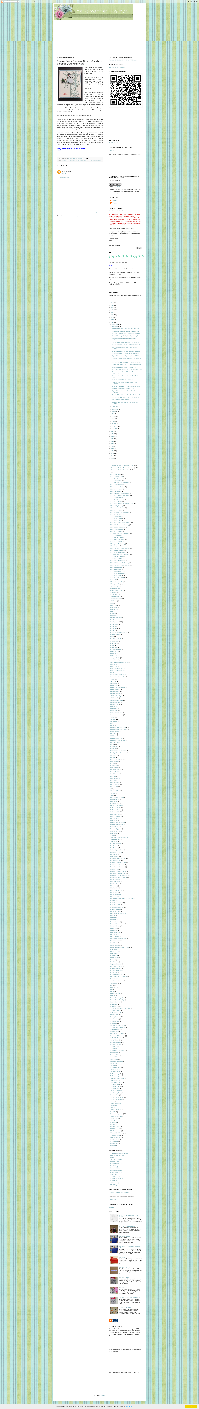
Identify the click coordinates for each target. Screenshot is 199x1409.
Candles (112, 656)
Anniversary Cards (115, 599)
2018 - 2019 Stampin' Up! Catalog (119, 495)
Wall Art (112, 1120)
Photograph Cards (115, 968)
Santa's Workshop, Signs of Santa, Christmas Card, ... (127, 397)
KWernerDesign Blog (116, 1164)
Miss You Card (114, 888)
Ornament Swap (115, 936)
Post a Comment (64, 177)
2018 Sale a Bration (116, 501)
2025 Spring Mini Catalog (117, 573)
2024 (112, 307)
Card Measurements (116, 668)
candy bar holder (115, 658)
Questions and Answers (117, 981)
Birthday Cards (114, 622)
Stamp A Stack (114, 1040)
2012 (112, 443)
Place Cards (113, 972)
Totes (111, 1107)
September (115, 409)
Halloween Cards (115, 808)
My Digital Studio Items (116, 907)
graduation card (114, 803)
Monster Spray (114, 896)
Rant (111, 989)
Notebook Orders (115, 926)
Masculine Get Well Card (117, 865)
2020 (112, 317)
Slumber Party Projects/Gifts (118, 1027)
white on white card (115, 1137)
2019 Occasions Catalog (117, 508)
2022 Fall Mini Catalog (116, 537)
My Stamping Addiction (116, 1172)
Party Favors (113, 949)
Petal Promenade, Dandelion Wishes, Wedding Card (127, 369)
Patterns (112, 960)
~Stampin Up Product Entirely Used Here (121, 465)
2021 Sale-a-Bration (116, 531)
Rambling (113, 987)
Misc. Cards (113, 886)
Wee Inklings (114, 1185)
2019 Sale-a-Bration (116, 510)
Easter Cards (114, 746)
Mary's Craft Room (115, 1168)
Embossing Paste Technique (118, 751)
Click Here (113, 1199)
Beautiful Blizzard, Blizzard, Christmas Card (124, 367)
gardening (113, 780)
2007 (112, 455)
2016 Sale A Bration (115, 480)
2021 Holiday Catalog (116, 529)
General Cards (114, 782)
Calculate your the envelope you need (119, 1192)
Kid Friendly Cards (115, 843)
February (115, 426)
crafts (111, 723)
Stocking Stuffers (115, 1055)
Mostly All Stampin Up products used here (122, 898)
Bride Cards (113, 643)
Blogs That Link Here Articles (118, 632)
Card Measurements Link (117, 670)
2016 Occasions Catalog (117, 478)
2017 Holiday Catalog (116, 485)
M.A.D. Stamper (114, 1166)
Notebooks (113, 928)
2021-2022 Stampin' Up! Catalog (119, 533)
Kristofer (114, 200)
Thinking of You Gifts (116, 1099)
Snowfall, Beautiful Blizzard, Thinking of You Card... (126, 345)
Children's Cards (115, 689)
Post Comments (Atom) (71, 216)
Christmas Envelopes (116, 696)
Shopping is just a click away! (117, 67)
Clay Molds (113, 708)
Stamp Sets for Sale (115, 1044)
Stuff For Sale (114, 1059)
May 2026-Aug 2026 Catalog (118, 877)
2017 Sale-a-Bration (116, 489)
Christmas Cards (96, 160)
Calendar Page (114, 651)
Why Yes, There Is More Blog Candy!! (129, 1297)
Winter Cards (114, 1141)
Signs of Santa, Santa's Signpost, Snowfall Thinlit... (126, 356)
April (113, 421)
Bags (111, 611)
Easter (112, 744)
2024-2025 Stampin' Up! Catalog (119, 565)
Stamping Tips (114, 1053)
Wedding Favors (115, 1129)
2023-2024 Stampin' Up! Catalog (119, 554)
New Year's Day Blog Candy (118, 913)
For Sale (112, 763)
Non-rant (112, 915)
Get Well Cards (114, 784)
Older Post (99, 213)
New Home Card (115, 911)
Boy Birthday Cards (115, 639)
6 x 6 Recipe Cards (115, 588)
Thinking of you (114, 1095)
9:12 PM (64, 173)
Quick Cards (113, 983)
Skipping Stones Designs (117, 1025)
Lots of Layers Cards (116, 852)
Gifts (111, 795)
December (115, 324)
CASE (112, 679)
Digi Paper (113, 736)
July (113, 414)
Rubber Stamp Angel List (117, 998)
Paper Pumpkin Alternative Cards (119, 947)
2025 (112, 305)
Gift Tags (112, 793)
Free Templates (114, 767)
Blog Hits (112, 630)
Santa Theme (114, 1006)
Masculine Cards (115, 860)
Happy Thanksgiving (116, 816)
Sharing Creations (115, 1017)
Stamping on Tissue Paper (117, 1050)
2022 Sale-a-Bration (116, 541)
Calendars (113, 653)
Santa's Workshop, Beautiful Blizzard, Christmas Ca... (127, 362)
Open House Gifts (115, 932)
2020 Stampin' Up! (115, 520)
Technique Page (115, 1074)
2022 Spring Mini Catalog (117, 544)
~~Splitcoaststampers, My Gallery (119, 1153)
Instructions (113, 833)
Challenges (113, 685)
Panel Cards (113, 943)
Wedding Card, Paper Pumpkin (120, 399)
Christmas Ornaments (116, 700)
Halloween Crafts (115, 810)
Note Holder (113, 917)
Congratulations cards (116, 715)
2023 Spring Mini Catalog (117, 552)
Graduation (113, 801)
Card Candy (113, 664)
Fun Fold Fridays (115, 774)
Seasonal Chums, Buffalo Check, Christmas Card (126, 386)
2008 (112, 453)
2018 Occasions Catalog (117, 499)
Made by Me (113, 854)
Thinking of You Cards (116, 1097)
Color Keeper (114, 710)
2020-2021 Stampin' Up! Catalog (119, 525)
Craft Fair (113, 719)
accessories (113, 592)
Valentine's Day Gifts (116, 1116)
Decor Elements (114, 732)
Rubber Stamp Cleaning (117, 1000)
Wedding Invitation (115, 1131)
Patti (63, 169)
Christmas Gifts (114, 698)
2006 (112, 458)
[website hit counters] (127, 258)
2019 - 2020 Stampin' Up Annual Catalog (121, 503)
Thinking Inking (114, 1183)
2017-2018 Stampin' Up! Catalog (119, 493)
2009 (112, 451)
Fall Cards (113, 755)
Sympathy (113, 1065)
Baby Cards (113, 605)
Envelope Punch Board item (118, 753)
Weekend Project (115, 1135)
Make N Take (114, 856)
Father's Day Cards (115, 759)
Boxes (112, 637)
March (114, 423)
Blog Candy (113, 628)
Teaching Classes (115, 1071)
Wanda (114, 203)
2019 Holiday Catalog (116, 506)
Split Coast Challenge (116, 1033)
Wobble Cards (114, 1143)
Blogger (103, 1395)
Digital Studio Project (116, 738)
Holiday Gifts (114, 820)
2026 (112, 303)
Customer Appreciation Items (118, 729)
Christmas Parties (115, 702)
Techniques (113, 1080)
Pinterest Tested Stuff (116, 970)
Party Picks (113, 953)
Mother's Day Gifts (115, 905)
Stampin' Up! (114, 1046)
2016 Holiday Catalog (116, 476)
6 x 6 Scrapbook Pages (116, 590)
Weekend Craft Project (116, 1133)
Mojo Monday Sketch (116, 890)
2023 (112, 310)
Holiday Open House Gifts (117, 822)
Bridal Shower (114, 641)
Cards (112, 672)
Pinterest (111, 150)
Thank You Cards (115, 1086)
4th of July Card (114, 586)
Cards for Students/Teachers (118, 675)
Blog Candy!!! (122, 1287)
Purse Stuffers (114, 979)
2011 (112, 446)
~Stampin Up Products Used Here (119, 470)
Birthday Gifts (114, 624)
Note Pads (113, 919)
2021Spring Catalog (116, 535)
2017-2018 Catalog (115, 491)
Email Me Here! (113, 143)
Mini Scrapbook (114, 884)
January (114, 428)
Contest (112, 717)
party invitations (114, 951)
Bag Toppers (114, 609)
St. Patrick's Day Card (116, 1038)
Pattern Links (114, 957)
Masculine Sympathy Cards (118, 871)
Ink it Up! (112, 1157)
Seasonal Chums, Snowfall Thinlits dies (123, 380)
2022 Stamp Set (114, 546)
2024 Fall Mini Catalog (116, 556)
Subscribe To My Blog (116, 1061)
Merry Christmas (115, 879)
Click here (112, 1207)
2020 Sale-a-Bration (116, 516)
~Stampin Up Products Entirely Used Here (72, 160)
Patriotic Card (114, 955)
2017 (112, 431)
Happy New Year (115, 814)
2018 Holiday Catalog (116, 497)
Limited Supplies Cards (117, 850)
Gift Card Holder (115, 791)
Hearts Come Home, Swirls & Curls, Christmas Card (126, 364)
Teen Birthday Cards (116, 1082)
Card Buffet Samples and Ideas (119, 662)
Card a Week (114, 660)
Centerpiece (113, 683)
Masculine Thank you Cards (118, 873)
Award (112, 603)
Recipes (112, 991)
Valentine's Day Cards (116, 1114)
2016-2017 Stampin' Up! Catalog (119, 482)
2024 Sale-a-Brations (116, 558)
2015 (112, 436)
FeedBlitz (118, 186)
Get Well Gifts (114, 786)
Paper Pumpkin (114, 945)
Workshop (113, 1145)
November (115, 326)
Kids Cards (113, 846)
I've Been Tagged (115, 829)
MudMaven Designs (116, 1170)
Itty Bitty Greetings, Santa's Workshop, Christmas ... (126, 353)
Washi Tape (113, 1122)
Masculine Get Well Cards (117, 867)
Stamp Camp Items (115, 1042)
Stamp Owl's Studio (115, 1176)
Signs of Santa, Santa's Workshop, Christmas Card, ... (127, 342)
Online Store (113, 930)
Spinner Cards (114, 1031)
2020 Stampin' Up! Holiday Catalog (120, 523)
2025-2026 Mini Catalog (117, 577)
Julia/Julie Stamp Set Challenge (119, 837)
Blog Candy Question (125, 1267)
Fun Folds (113, 776)
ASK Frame (113, 601)
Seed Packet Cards (115, 1012)
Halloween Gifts (114, 812)
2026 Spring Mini (115, 584)
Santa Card (113, 1004)
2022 (112, 312)
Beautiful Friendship (116, 618)
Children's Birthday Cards (117, 687)
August (114, 411)
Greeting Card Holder (116, 805)
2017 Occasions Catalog (117, 487)
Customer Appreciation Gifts (118, 727)
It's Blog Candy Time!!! (125, 1307)
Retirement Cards (115, 993)
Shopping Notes (115, 1021)
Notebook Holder (115, 922)
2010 (112, 448)
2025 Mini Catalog (115, 569)
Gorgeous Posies (115, 799)
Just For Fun (113, 841)
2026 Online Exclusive (116, 582)
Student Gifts (114, 1057)
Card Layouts (114, 666)
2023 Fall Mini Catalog (116, 550)
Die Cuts (112, 734)
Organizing (113, 934)
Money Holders (114, 892)
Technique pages (115, 1076)
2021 (112, 315)
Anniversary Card (115, 596)
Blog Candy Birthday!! (125, 1277)
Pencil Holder (114, 962)
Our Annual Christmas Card (118, 939)
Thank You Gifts (114, 1088)
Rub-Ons (112, 995)
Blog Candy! (122, 1257)
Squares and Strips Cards (117, 1036)
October (114, 406)
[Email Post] (86, 158)
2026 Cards (113, 579)
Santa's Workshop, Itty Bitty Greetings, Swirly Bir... (126, 336)
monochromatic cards (116, 894)
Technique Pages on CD (117, 1078)
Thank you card (114, 1084)
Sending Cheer (114, 1015)
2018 (112, 322)
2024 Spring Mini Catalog (117, 561)
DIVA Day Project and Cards (118, 740)
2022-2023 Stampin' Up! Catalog (119, 548)
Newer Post (61, 213)
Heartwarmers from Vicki (117, 1155)
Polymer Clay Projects (116, 974)
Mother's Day (114, 901)
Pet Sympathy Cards (116, 966)
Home (80, 213)
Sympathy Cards (115, 1067)
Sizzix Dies (113, 1023)
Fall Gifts (112, 757)
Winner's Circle (114, 1139)
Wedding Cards (114, 1126)
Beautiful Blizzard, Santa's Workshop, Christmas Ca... (127, 395)
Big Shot (112, 620)
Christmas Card (114, 691)
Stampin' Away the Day (116, 1178)
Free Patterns (114, 765)
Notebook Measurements (117, 924)
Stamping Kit (114, 1048)
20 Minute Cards (88, 160)
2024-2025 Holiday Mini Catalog (119, 563)
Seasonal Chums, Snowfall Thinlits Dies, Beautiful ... (126, 333)
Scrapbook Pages (115, 1010)
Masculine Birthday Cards (117, 858)
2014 (112, 439)
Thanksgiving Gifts (115, 1093)
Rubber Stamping (115, 1002)
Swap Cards (113, 1063)
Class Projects (114, 706)
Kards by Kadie (114, 1161)
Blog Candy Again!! (124, 1236)
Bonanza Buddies (115, 634)
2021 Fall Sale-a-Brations (117, 527)
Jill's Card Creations (116, 1159)
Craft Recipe (113, 721)
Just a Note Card (115, 839)
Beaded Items (114, 615)
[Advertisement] (99, 39)
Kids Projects (114, 848)
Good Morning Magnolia (117, 797)
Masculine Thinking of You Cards (119, 875)
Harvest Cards (114, 818)
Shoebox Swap (114, 1019)
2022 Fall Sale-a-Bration (117, 539)
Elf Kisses (113, 748)
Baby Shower (114, 607)
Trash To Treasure (115, 1109)
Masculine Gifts (114, 869)
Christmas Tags (114, 704)
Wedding (112, 1124)
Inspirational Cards (115, 831)
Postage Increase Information (118, 977)
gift (111, 789)
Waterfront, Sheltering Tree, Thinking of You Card (126, 328)
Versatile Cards (114, 1118)
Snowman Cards (115, 1029)
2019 (112, 319)
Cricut (112, 725)
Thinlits (112, 1101)
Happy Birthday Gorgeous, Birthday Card (123, 388)
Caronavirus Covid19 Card (118, 677)
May (113, 419)
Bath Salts (113, 613)
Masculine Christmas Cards (118, 863)
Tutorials (112, 1112)
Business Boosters (115, 649)
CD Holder (113, 681)
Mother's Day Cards (115, 903)
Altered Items (114, 594)
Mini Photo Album (115, 881)
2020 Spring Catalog (116, 518)
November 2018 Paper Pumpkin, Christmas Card (126, 331)
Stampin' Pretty (114, 1180)
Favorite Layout (114, 761)
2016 (112, 434)
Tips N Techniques (115, 1103)
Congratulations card (116, 713)
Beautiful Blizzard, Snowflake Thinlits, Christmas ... (126, 351)
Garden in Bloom (115, 778)
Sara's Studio (114, 1174)
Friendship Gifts (114, 772)
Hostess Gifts (114, 827)
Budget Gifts (113, 647)
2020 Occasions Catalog (117, 514)
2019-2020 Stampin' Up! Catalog (119, 512)
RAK (111, 985)
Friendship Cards (115, 770)
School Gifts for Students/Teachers (120, 1008)
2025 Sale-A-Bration (116, 571)
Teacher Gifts (114, 1069)
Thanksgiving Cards (116, 1091)
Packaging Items (115, 941)
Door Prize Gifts (114, 742)
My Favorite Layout (115, 909)
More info (129, 1406)
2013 (112, 441)
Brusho (112, 645)
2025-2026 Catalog (115, 575)
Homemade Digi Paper (116, 824)
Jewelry (112, 835)
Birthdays (113, 626)
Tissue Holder (114, 1105)
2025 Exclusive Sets (116, 567)
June (113, 416)
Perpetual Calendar (115, 964)
